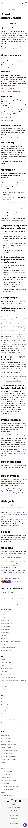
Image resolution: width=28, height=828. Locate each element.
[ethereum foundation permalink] (0, 125)
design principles (16, 465)
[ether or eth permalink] (0, 96)
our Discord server (7, 565)
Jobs (14, 812)
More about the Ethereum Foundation (12, 138)
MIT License (16, 537)
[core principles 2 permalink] (0, 358)
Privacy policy (14, 815)
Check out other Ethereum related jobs (12, 572)
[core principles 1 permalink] (0, 309)
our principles (18, 512)
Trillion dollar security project (8, 795)
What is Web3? (5, 629)
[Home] (2, 3)
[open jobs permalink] (0, 547)
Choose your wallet (6, 662)
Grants (3, 714)
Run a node (4, 638)
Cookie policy (14, 821)
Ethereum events (5, 741)
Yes (6, 592)
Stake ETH (4, 686)
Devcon (4, 762)
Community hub (5, 735)
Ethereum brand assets (14, 807)
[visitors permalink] (0, 226)
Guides (3, 659)
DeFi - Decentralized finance (8, 677)
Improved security (5, 777)
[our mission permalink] (0, 169)
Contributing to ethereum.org (8, 744)
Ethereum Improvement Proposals (10, 786)
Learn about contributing (13, 381)
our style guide (5, 514)
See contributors (17, 581)
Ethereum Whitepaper (6, 771)
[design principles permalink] (0, 461)
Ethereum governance (7, 789)
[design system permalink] (0, 475)
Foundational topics (6, 717)
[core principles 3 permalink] (0, 386)
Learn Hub (4, 617)
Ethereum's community (16, 336)
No (14, 592)
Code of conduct (14, 810)
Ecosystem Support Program (9, 759)
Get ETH (3, 665)
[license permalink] (0, 531)
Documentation (5, 705)
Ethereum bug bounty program (9, 750)
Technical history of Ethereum (8, 780)
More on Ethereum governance (10, 91)
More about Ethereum (7, 88)
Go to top (15, 604)
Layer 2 (3, 689)
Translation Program (6, 747)
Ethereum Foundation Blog (8, 756)
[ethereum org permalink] (0, 142)
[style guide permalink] (0, 501)
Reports (3, 792)
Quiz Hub (3, 644)
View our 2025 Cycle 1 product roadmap (14, 435)
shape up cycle (16, 429)
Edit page (15, 28)
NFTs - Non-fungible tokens (8, 674)
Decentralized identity (7, 683)
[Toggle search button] (22, 3)
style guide (11, 505)
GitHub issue (13, 491)
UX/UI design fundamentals (8, 720)
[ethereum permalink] (0, 71)
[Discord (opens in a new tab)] (20, 800)
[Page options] (10, 28)
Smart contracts (5, 632)
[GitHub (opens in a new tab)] (8, 800)
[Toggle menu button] (25, 3)
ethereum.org (5, 9)
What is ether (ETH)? (6, 623)
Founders (3, 726)
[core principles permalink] (0, 297)
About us (14, 804)
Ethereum (14, 33)
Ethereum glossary (6, 650)
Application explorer (6, 668)
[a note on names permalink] (0, 55)
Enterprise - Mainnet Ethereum (9, 723)
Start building (4, 708)
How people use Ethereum (8, 647)
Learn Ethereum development (8, 711)
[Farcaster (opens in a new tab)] (12, 800)
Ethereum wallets (5, 626)
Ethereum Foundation (6, 753)
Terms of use (14, 818)
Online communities (6, 738)
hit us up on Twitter (15, 451)
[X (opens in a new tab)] (16, 800)
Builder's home (5, 699)
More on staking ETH (7, 120)
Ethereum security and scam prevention (11, 641)
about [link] (14, 9)
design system (20, 479)
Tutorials (3, 702)
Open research (5, 783)
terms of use (22, 539)
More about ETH (6, 117)
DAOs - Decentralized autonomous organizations (13, 680)
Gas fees (3, 635)
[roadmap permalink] (0, 419)
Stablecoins (4, 671)
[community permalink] (0, 259)
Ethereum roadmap (6, 774)
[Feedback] (25, 825)
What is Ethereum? (6, 620)
